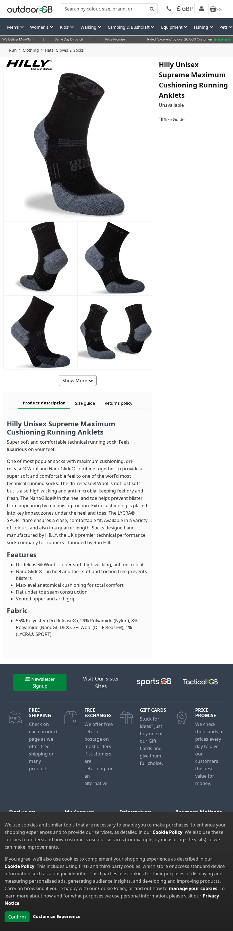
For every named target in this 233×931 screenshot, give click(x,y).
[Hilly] (29, 64)
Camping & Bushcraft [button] (129, 27)
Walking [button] (88, 27)
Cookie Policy (167, 832)
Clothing (31, 50)
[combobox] (109, 8)
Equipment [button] (172, 27)
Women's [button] (39, 27)
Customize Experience (56, 916)
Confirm (17, 917)
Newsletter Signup (43, 682)
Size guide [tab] (85, 403)
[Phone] (169, 9)
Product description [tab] (44, 403)
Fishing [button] (201, 27)
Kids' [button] (65, 27)
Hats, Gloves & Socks (64, 50)
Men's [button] (13, 27)
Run (13, 50)
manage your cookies (193, 888)
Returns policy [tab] (118, 403)
